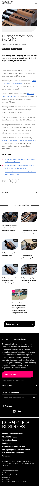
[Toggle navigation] (36, 2)
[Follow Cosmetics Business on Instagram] (14, 412)
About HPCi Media (9, 437)
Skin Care (14, 48)
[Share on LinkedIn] (11, 181)
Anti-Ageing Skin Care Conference (16, 450)
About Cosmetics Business (12, 434)
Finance (19, 48)
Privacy (23, 482)
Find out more (7, 385)
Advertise (6, 456)
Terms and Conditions (10, 482)
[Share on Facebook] (17, 181)
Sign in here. (20, 380)
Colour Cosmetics (6, 48)
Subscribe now (12, 324)
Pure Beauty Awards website (13, 446)
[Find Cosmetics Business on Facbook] (25, 412)
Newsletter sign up (9, 440)
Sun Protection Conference (13, 453)
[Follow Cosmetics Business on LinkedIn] (19, 412)
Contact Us (6, 443)
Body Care (24, 290)
